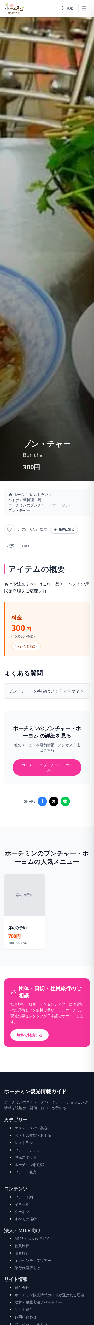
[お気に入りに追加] (9, 529)
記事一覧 (22, 1204)
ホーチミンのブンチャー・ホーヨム (37, 504)
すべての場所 (26, 1218)
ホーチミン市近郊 (29, 1164)
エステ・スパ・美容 (31, 1128)
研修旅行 (22, 1253)
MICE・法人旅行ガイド (34, 1238)
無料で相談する (29, 1034)
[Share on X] (53, 801)
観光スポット (26, 1157)
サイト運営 (24, 1309)
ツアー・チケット (29, 1149)
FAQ (25, 545)
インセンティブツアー (33, 1260)
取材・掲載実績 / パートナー (38, 1302)
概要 (11, 545)
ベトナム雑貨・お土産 (33, 1135)
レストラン (39, 494)
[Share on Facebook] (42, 801)
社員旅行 (22, 1245)
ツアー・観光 (26, 1171)
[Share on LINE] (65, 801)
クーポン (22, 1211)
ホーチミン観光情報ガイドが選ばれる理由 (49, 1294)
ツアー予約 (24, 1196)
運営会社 (22, 1287)
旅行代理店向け (27, 1267)
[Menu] (84, 8)
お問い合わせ (26, 1316)
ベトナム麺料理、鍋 (24, 499)
